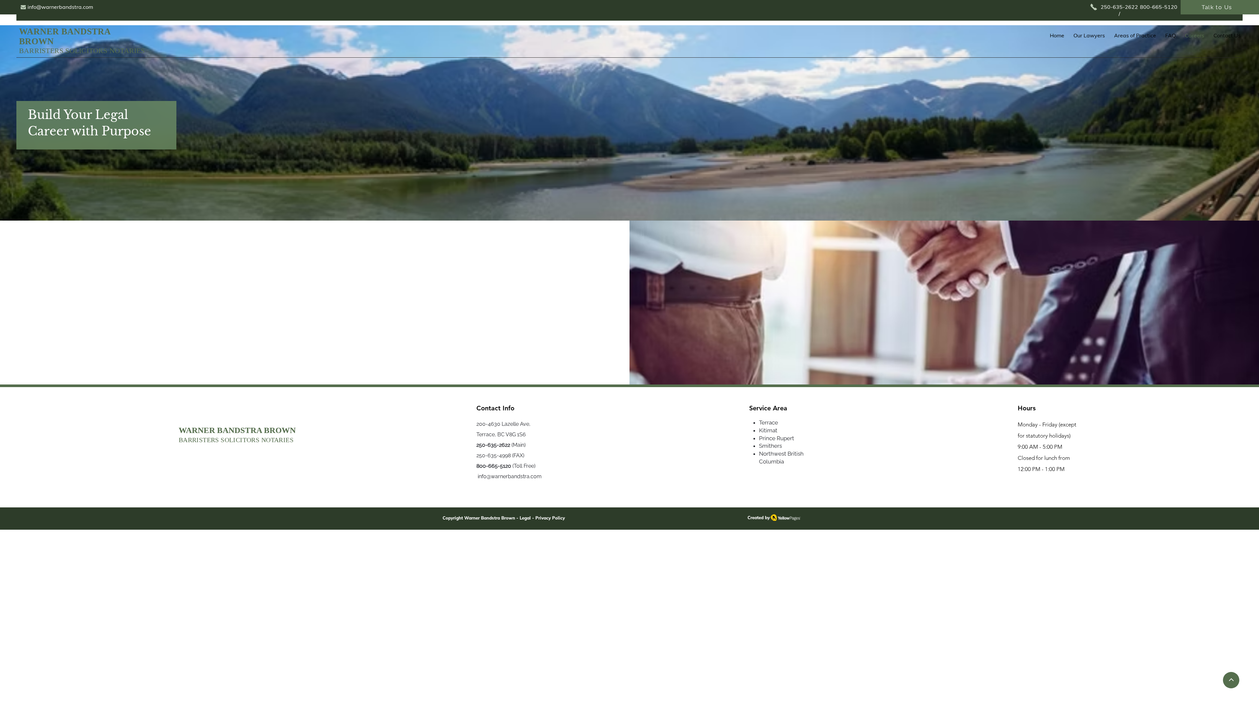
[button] (1135, 36)
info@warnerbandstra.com (509, 476)
